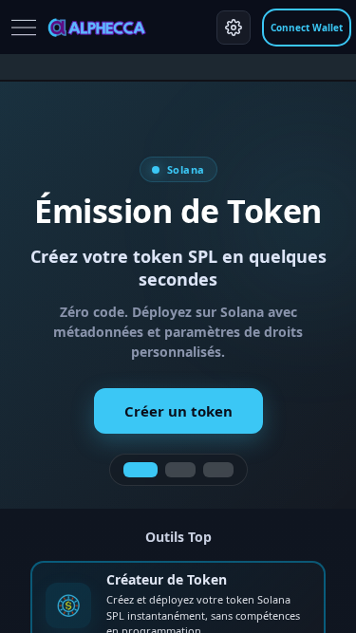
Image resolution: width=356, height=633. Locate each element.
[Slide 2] (180, 469)
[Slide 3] (218, 469)
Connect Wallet (307, 27)
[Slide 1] (140, 469)
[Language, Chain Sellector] (233, 27)
